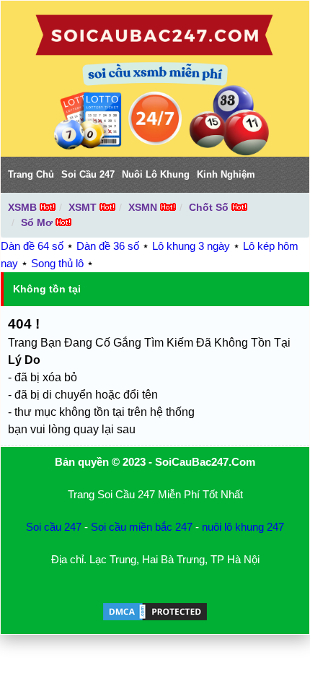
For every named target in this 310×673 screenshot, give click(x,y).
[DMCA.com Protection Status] (155, 618)
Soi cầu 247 (53, 527)
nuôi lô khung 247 (243, 527)
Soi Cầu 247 (88, 174)
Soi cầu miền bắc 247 (141, 527)
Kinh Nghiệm (226, 174)
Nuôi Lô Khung (156, 174)
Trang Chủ (31, 174)
